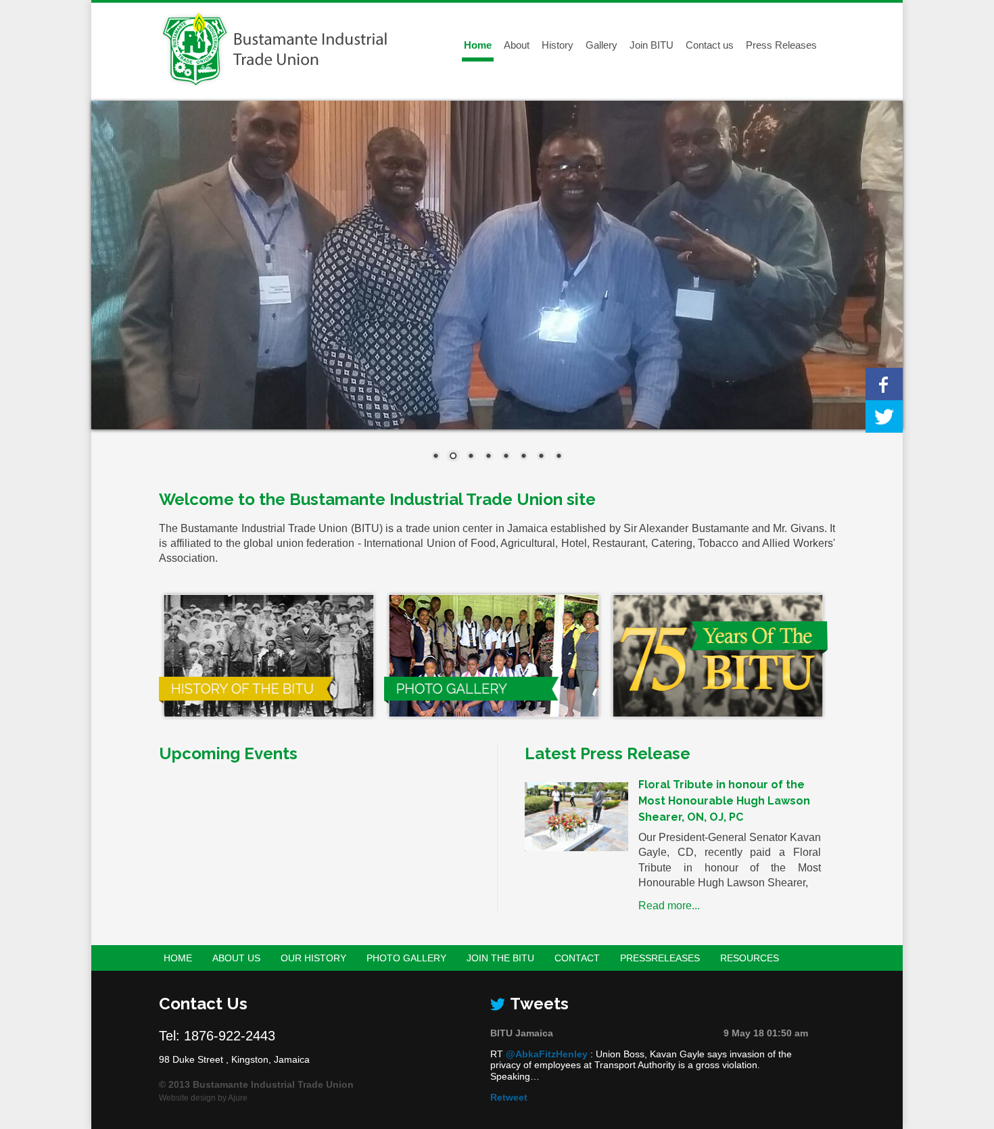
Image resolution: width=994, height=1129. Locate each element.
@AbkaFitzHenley (547, 1054)
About (516, 45)
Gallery (601, 45)
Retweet (508, 1097)
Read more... (669, 905)
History (557, 45)
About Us (236, 958)
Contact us (710, 45)
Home (478, 45)
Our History (313, 958)
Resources (749, 958)
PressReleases (660, 958)
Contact (577, 958)
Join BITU (651, 45)
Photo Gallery (406, 958)
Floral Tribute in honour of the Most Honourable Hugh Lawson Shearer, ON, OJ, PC (724, 800)
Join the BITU (500, 958)
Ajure (237, 1098)
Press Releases (781, 45)
